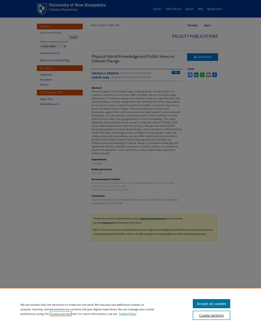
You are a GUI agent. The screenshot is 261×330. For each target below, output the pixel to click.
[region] (130, 309)
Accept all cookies (211, 303)
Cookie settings (60, 314)
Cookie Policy (127, 314)
